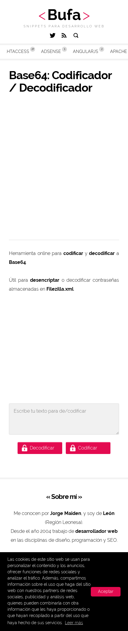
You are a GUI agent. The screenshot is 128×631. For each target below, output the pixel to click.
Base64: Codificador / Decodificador (60, 81)
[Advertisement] (64, 167)
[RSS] (64, 36)
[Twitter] (52, 36)
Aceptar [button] (105, 591)
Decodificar (42, 448)
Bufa (64, 15)
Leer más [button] (74, 622)
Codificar (87, 448)
